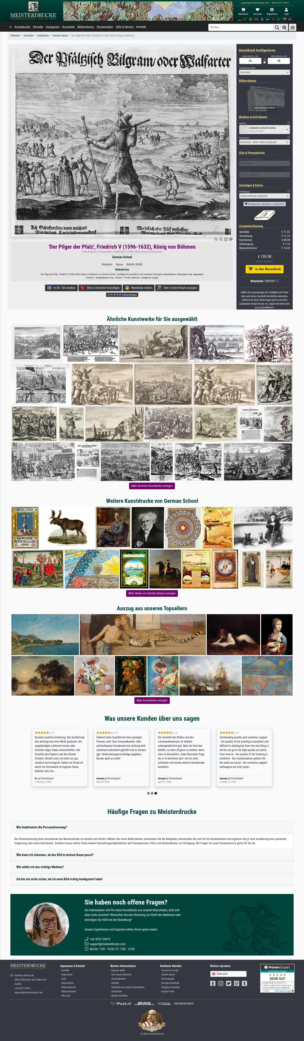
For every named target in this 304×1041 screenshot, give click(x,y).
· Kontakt (64, 970)
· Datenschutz (67, 983)
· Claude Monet (167, 974)
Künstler (38, 27)
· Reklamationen (68, 991)
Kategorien (52, 27)
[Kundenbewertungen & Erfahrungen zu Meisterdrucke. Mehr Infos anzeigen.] (277, 978)
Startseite (15, 35)
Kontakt (141, 27)
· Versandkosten (118, 978)
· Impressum (66, 974)
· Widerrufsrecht (68, 987)
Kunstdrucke (22, 27)
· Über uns (65, 995)
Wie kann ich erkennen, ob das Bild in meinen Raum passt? (55, 855)
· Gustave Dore (167, 991)
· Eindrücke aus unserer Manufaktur (127, 987)
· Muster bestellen (119, 995)
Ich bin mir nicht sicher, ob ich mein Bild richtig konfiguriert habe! (59, 879)
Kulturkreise (43, 35)
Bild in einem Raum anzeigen (179, 287)
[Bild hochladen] (292, 27)
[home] (10, 27)
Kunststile (68, 27)
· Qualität (114, 983)
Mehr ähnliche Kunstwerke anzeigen (152, 486)
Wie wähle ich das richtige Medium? (40, 867)
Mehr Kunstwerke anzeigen (152, 700)
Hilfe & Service (125, 27)
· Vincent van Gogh (169, 970)
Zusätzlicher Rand (247, 68)
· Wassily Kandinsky (169, 983)
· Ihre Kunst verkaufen (121, 974)
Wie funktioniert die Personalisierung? (41, 827)
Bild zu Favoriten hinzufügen (102, 287)
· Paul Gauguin (167, 978)
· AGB (63, 978)
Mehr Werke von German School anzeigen (152, 593)
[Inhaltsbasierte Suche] (284, 27)
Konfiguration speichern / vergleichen (265, 204)
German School (60, 35)
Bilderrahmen (85, 27)
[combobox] (264, 72)
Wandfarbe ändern (140, 287)
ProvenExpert (47, 778)
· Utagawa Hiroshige (170, 987)
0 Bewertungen (129, 294)
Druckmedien (105, 27)
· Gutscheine (116, 991)
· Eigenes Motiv (117, 970)
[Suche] (277, 27)
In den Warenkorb (266, 269)
